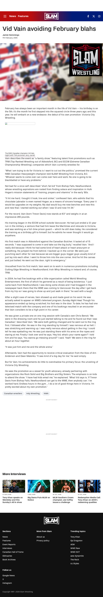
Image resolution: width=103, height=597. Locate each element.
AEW (72, 544)
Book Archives (9, 560)
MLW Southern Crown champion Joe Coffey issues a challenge (63, 499)
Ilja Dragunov (76, 541)
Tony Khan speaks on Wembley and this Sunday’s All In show (13, 499)
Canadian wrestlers (13, 393)
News (12, 16)
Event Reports (9, 544)
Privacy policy (43, 541)
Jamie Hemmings (11, 35)
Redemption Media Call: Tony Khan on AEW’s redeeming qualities (89, 499)
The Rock (74, 560)
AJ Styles (74, 563)
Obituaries (7, 556)
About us (41, 537)
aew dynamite (77, 556)
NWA (46, 393)
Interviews (7, 548)
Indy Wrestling (33, 393)
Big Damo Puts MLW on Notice (39, 498)
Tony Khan (75, 537)
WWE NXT (75, 552)
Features (23, 16)
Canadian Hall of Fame (13, 552)
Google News (9, 575)
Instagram (7, 583)
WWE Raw (75, 548)
